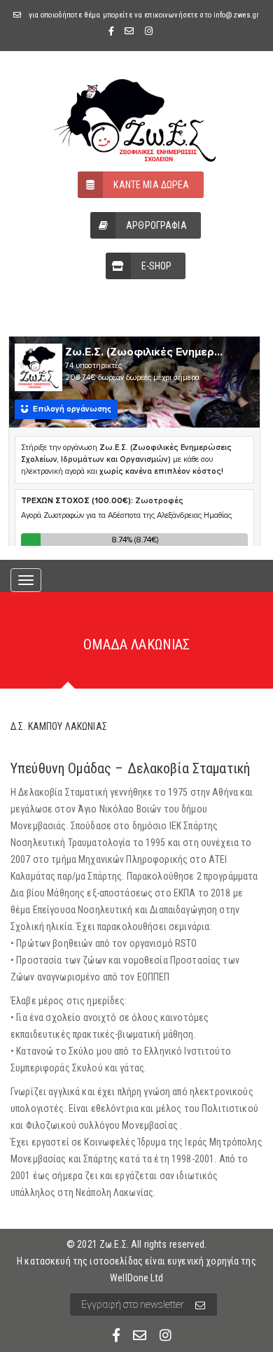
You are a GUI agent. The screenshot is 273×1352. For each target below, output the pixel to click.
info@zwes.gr (237, 15)
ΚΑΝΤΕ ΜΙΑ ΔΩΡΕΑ (151, 184)
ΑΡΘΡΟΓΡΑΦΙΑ (156, 225)
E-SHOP (156, 266)
